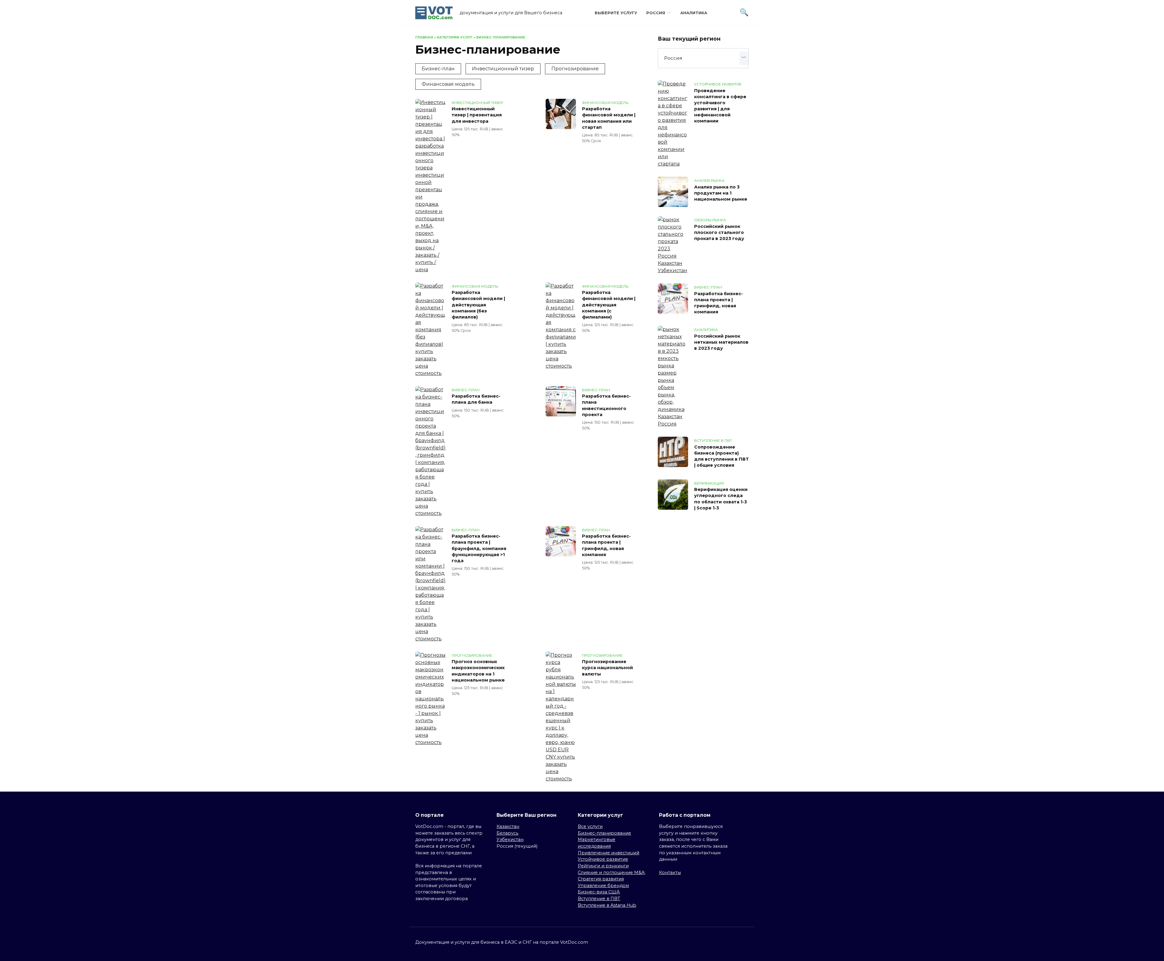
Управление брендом (603, 885)
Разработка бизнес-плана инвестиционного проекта (606, 405)
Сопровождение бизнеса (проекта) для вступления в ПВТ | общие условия (721, 456)
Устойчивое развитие (603, 859)
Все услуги (590, 826)
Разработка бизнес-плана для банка (476, 399)
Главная (424, 37)
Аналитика (693, 13)
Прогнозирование (575, 69)
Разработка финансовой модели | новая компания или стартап (608, 118)
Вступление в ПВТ (599, 898)
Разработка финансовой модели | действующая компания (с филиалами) (608, 305)
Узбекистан (510, 839)
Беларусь (507, 833)
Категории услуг (455, 37)
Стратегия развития (601, 879)
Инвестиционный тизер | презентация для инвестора (477, 115)
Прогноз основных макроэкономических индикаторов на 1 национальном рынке (478, 671)
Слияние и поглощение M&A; (611, 872)
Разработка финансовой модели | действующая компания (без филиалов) (478, 305)
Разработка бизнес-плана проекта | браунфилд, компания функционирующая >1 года (479, 549)
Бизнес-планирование (604, 833)
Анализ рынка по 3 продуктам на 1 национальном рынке (720, 193)
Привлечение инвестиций (608, 853)
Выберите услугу (616, 13)
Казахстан (508, 826)
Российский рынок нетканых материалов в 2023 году (721, 342)
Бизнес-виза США (599, 892)
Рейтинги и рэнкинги (603, 866)
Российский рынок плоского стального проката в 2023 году (719, 232)
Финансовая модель (448, 84)
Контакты (670, 872)
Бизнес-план (438, 69)
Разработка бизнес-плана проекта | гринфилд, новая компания (606, 545)
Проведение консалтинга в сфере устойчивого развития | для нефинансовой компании (720, 106)
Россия (655, 13)
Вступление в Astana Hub (607, 905)
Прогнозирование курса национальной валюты (607, 668)
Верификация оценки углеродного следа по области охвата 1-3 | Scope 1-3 (721, 499)
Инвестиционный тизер (503, 69)
